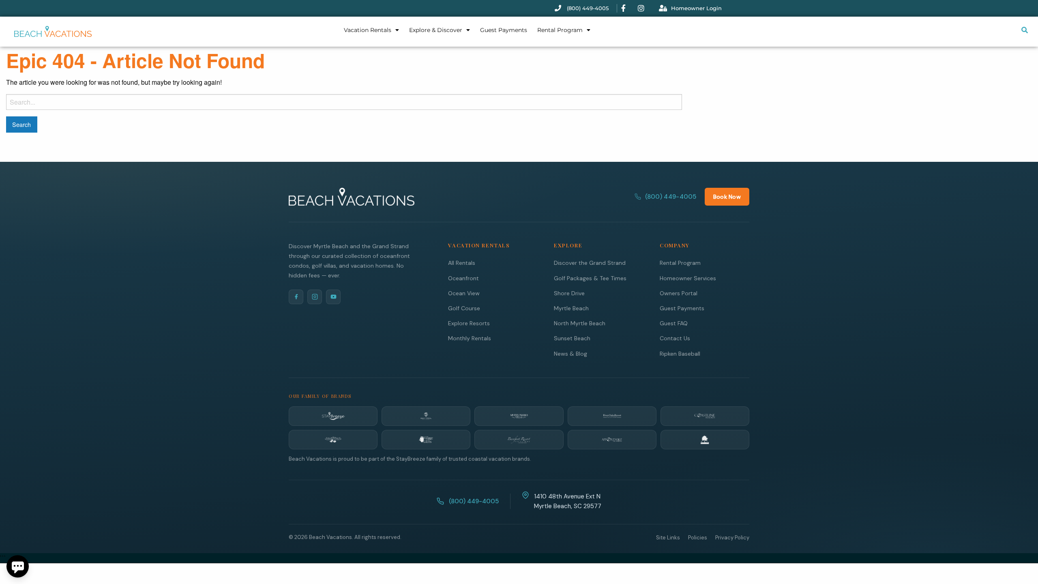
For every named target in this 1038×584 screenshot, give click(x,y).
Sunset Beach (572, 338)
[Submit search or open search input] (1025, 30)
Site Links (668, 537)
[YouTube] (333, 297)
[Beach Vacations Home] (351, 197)
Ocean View (464, 293)
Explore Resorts (469, 323)
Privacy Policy (732, 537)
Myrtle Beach (571, 308)
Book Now (727, 196)
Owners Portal (678, 293)
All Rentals (461, 262)
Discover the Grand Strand (590, 262)
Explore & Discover (435, 30)
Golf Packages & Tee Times (590, 278)
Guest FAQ (674, 323)
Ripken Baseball (680, 353)
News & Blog (570, 353)
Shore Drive (569, 293)
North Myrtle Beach (579, 323)
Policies (697, 537)
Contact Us (675, 338)
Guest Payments (503, 30)
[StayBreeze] (333, 416)
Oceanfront (463, 278)
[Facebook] (296, 297)
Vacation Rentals (367, 30)
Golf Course (464, 308)
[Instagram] (314, 297)
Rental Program (560, 30)
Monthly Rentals (469, 338)
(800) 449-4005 (671, 197)
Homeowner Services (688, 278)
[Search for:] (344, 102)
